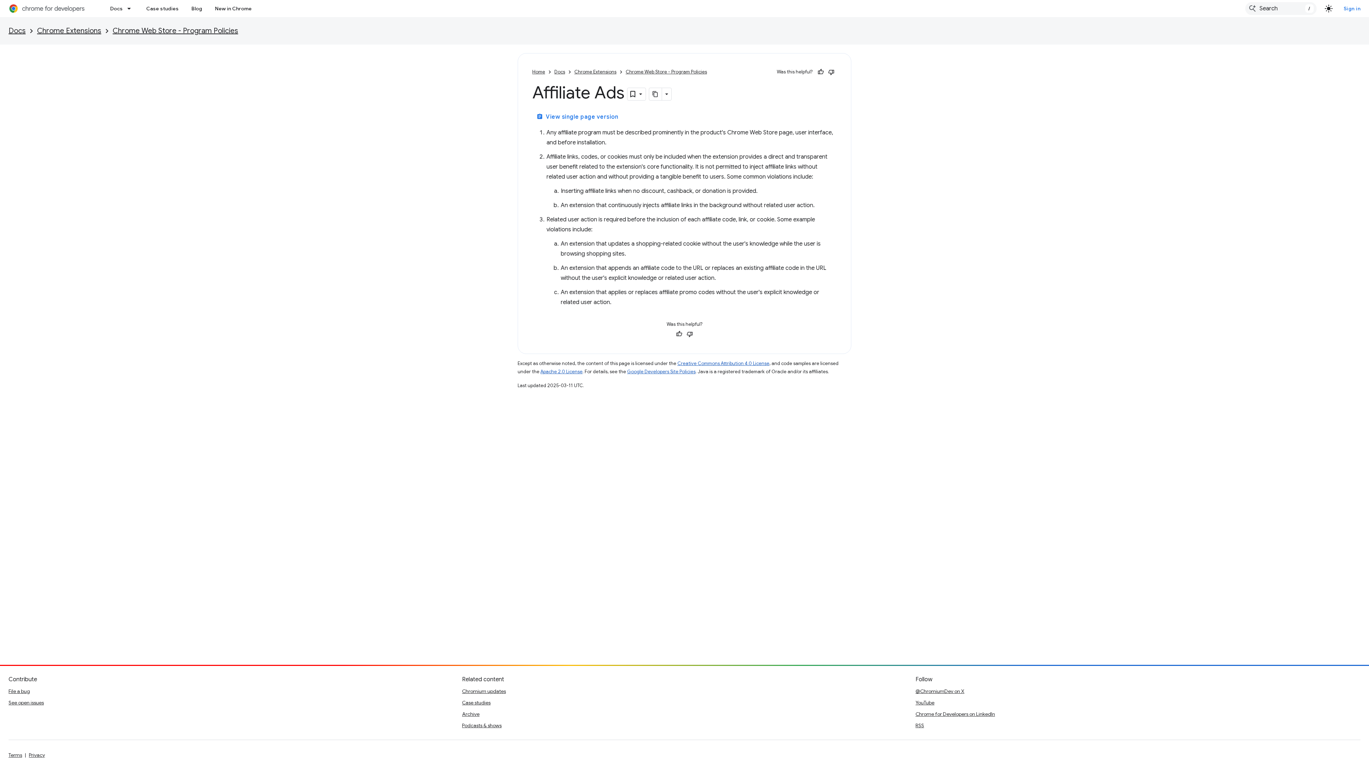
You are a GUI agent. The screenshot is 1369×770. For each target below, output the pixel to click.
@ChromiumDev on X (940, 691)
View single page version (577, 116)
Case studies (162, 8)
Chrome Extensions (69, 30)
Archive (471, 714)
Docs (116, 8)
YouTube (925, 702)
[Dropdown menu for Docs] (131, 8)
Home (538, 72)
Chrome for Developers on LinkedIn (955, 714)
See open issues (26, 702)
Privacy (37, 755)
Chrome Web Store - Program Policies (175, 30)
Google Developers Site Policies (661, 372)
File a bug (19, 691)
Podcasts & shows (482, 725)
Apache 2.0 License (561, 372)
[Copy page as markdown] (655, 94)
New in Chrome (233, 8)
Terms (15, 755)
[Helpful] (820, 72)
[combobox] (1281, 8)
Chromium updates (484, 691)
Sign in (1352, 8)
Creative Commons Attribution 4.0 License (723, 363)
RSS (920, 725)
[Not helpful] (831, 72)
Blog (196, 8)
